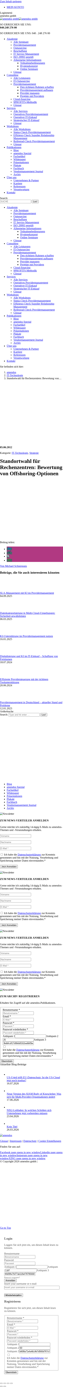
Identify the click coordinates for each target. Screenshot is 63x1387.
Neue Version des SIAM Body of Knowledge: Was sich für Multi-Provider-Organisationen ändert (34, 1095)
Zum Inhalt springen (11, 1)
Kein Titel (12, 1126)
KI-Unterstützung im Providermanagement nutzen (26, 636)
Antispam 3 (40, 1039)
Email (7, 1016)
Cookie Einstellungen (49, 1141)
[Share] (4, 1383)
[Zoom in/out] (11, 1383)
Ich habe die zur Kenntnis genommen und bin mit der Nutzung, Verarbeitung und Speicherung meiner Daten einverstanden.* (29, 857)
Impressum (16, 1141)
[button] (9, 549)
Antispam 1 (9, 1036)
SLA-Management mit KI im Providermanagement (27, 593)
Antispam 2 (52, 1036)
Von (13, 566)
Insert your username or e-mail (20, 1283)
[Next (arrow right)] (4, 1386)
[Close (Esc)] (1, 1383)
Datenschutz (29, 1141)
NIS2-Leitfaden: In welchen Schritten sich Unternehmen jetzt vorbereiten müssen (29, 1112)
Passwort (8, 1022)
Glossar (4, 1141)
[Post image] (9, 590)
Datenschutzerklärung (29, 854)
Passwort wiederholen (15, 1029)
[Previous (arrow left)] (1, 1386)
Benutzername (11, 1009)
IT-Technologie (20, 453)
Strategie (34, 453)
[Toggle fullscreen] (8, 1383)
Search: (4, 714)
